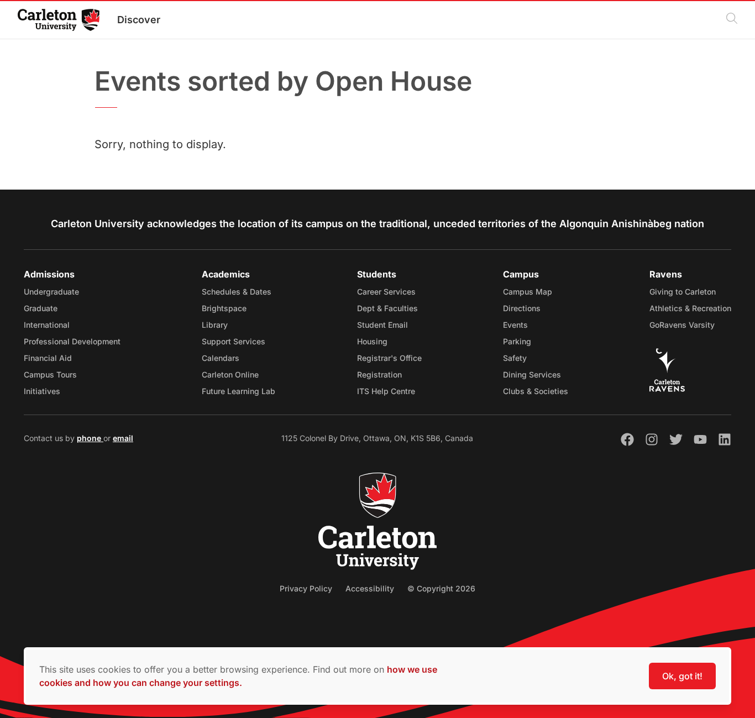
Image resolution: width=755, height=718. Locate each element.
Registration (379, 374)
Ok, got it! (682, 676)
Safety (515, 358)
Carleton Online (230, 374)
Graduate (40, 308)
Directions (522, 308)
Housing (372, 341)
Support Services (233, 341)
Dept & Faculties (387, 308)
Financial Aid (48, 358)
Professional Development (72, 341)
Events (515, 324)
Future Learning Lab (238, 391)
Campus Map (527, 291)
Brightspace (224, 308)
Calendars (220, 358)
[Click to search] (731, 20)
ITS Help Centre (386, 391)
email (123, 438)
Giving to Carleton (682, 291)
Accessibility (369, 588)
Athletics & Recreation (690, 308)
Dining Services (532, 374)
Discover (138, 19)
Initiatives (42, 391)
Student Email (382, 324)
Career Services (386, 291)
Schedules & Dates (236, 291)
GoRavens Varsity (682, 324)
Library (215, 324)
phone (90, 438)
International (47, 324)
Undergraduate (51, 291)
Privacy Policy (306, 588)
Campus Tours (50, 374)
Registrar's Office (389, 358)
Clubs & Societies (535, 391)
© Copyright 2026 (441, 588)
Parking (517, 341)
